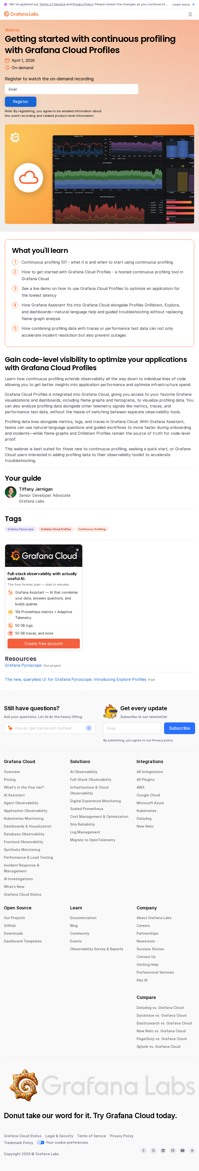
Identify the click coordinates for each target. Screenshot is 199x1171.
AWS (140, 787)
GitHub (10, 925)
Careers (143, 925)
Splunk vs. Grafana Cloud (158, 1046)
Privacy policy (162, 740)
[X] (153, 1150)
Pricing (10, 779)
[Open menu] (190, 14)
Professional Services (155, 972)
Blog (74, 925)
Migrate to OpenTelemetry (92, 840)
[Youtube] (182, 1150)
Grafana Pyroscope (20, 529)
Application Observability (25, 811)
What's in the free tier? (24, 787)
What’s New (14, 887)
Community (79, 933)
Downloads (13, 933)
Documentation (83, 918)
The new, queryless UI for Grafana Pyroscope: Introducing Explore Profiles (75, 679)
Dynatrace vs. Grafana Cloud (161, 1015)
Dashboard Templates (23, 941)
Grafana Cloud (130, 1115)
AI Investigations (18, 879)
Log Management (85, 832)
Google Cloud (148, 795)
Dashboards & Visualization (27, 826)
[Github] (173, 1150)
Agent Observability (21, 803)
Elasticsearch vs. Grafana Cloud (164, 1023)
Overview (12, 772)
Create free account (44, 643)
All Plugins (146, 779)
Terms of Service (52, 4)
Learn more (181, 4)
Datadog (144, 818)
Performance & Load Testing (28, 857)
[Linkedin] (163, 1150)
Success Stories (150, 949)
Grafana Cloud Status (22, 894)
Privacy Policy (83, 4)
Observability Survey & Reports (96, 949)
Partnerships (147, 933)
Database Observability (24, 834)
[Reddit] (192, 1150)
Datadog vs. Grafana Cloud (160, 1007)
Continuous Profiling (92, 529)
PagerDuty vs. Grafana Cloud (162, 1039)
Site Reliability (82, 824)
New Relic (145, 826)
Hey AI (142, 980)
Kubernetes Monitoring (23, 818)
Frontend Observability (23, 842)
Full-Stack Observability (90, 779)
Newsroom (146, 941)
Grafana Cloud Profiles (56, 529)
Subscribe (179, 728)
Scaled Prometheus (86, 809)
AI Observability (83, 772)
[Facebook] (143, 1150)
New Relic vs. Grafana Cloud (161, 1031)
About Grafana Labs (154, 918)
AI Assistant (14, 795)
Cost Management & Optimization (99, 816)
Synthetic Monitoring (22, 850)
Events (76, 941)
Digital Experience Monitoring (95, 801)
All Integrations (150, 772)
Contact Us (146, 957)
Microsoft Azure (150, 803)
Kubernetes (147, 811)
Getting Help (147, 964)
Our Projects (14, 918)
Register (21, 101)
